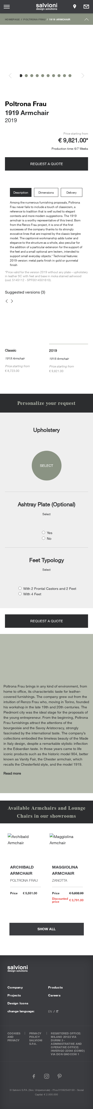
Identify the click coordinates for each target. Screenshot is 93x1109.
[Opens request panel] (86, 6)
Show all (46, 929)
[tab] (22, 192)
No (49, 538)
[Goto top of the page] (87, 20)
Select (46, 465)
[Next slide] (80, 75)
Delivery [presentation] (71, 192)
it (57, 1011)
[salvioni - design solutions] (46, 6)
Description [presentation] (20, 192)
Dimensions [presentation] (46, 192)
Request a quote (46, 164)
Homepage (12, 19)
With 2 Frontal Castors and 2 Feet (49, 588)
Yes (49, 533)
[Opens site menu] (6, 6)
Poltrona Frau (34, 19)
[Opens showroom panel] (75, 6)
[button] (20, 75)
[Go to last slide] (13, 75)
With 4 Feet (32, 594)
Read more (12, 773)
